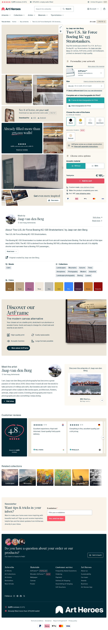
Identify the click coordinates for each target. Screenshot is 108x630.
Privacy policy (73, 621)
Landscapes (61, 268)
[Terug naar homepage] (11, 8)
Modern (83, 272)
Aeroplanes (61, 272)
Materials (41, 15)
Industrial (92, 272)
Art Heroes (86, 567)
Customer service (64, 567)
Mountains (72, 268)
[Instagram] (14, 596)
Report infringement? (60, 621)
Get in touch (97, 555)
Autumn (82, 268)
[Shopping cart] (104, 9)
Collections (18, 15)
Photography (72, 272)
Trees (90, 268)
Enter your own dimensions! (85, 91)
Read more (96, 221)
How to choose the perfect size (94, 81)
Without (77, 166)
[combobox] (47, 9)
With (96, 166)
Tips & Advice (56, 15)
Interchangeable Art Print (81, 106)
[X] (24, 596)
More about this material (96, 66)
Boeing (80, 275)
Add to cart (87, 181)
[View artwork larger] (60, 27)
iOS (34, 118)
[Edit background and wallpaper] (60, 31)
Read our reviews (22, 150)
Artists (30, 15)
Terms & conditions (37, 621)
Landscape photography (65, 275)
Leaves (88, 275)
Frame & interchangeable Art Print (84, 100)
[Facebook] (21, 596)
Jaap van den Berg (76, 28)
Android (43, 118)
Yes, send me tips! (56, 518)
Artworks (5, 15)
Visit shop (97, 217)
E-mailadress (52, 508)
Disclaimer (48, 621)
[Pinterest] (17, 596)
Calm (8, 268)
